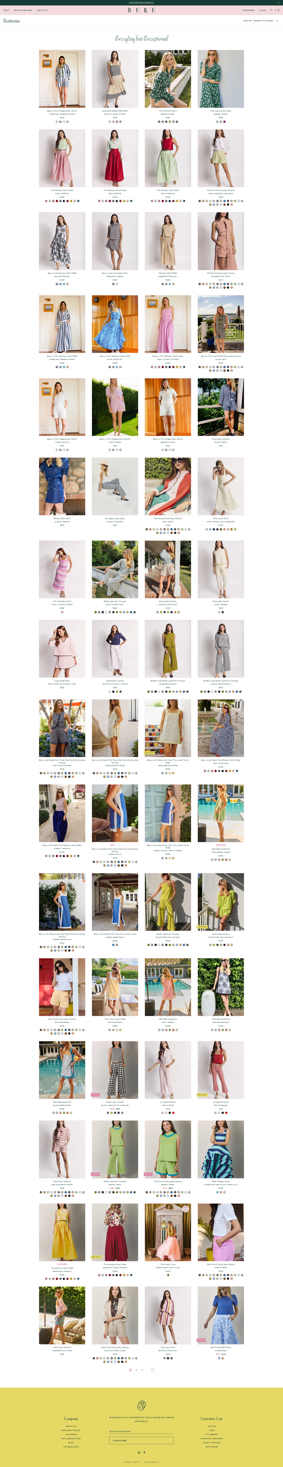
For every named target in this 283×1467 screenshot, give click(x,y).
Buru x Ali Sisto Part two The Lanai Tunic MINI (168, 761)
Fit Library (211, 1434)
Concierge (248, 10)
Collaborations (71, 1439)
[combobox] (254, 21)
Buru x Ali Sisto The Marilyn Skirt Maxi (220, 760)
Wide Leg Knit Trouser (115, 601)
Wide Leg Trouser (115, 1102)
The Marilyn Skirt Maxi (62, 190)
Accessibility (152, 1462)
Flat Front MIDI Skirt (221, 1347)
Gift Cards (212, 1447)
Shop (6, 10)
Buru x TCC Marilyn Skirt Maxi (168, 356)
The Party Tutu (168, 1264)
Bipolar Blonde (23, 10)
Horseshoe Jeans (115, 681)
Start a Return (212, 1443)
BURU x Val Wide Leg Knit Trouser (168, 681)
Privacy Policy (131, 1462)
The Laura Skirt (221, 518)
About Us (42, 10)
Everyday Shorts (220, 439)
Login (262, 10)
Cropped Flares (168, 1102)
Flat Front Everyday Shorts (221, 190)
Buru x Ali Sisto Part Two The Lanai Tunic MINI (168, 846)
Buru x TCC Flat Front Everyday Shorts (221, 356)
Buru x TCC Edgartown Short (62, 111)
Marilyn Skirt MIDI (168, 273)
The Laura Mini (168, 1347)
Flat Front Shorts (62, 1181)
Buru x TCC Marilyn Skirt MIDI (62, 356)
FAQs (212, 1430)
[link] (130, 1370)
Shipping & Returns (212, 1439)
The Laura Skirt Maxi (220, 111)
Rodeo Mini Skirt (62, 518)
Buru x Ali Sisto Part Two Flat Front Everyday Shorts (62, 761)
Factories (71, 1434)
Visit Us (212, 1426)
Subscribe (120, 1440)
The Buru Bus (71, 1447)
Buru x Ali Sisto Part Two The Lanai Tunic (115, 934)
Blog (71, 1443)
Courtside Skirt (62, 681)
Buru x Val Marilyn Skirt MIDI (62, 273)
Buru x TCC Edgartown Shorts (115, 439)
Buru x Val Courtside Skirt (115, 273)
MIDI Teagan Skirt (221, 1181)
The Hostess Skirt (62, 601)
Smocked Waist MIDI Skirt (115, 111)
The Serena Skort (168, 111)
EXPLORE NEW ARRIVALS (141, 2)
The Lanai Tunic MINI (115, 1019)
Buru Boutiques (71, 1430)
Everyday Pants (221, 601)
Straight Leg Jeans (115, 518)
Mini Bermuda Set (221, 849)
